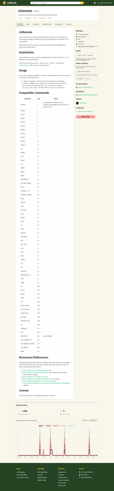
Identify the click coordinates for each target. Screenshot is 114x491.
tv (35, 18)
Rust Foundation (22, 475)
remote (28, 18)
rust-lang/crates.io (86, 472)
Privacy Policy (62, 477)
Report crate (86, 116)
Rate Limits (62, 485)
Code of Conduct (63, 480)
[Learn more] (97, 46)
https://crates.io (24, 65)
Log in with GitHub (106, 3)
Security (68, 24)
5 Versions (36, 24)
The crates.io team (23, 477)
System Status (42, 477)
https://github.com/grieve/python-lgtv (35, 372)
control (42, 18)
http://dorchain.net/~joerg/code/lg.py (35, 377)
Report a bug (41, 480)
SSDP (40, 75)
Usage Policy (62, 472)
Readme (20, 24)
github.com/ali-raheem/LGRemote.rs (88, 95)
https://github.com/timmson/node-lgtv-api (37, 379)
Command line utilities (85, 111)
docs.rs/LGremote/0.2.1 (85, 87)
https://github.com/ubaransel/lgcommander (37, 370)
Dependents (59, 24)
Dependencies (47, 24)
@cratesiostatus (85, 477)
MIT (79, 39)
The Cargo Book (42, 472)
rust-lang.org (21, 472)
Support (40, 475)
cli (21, 18)
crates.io (11, 2)
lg (49, 18)
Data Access (62, 483)
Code (27, 24)
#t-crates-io (84, 475)
